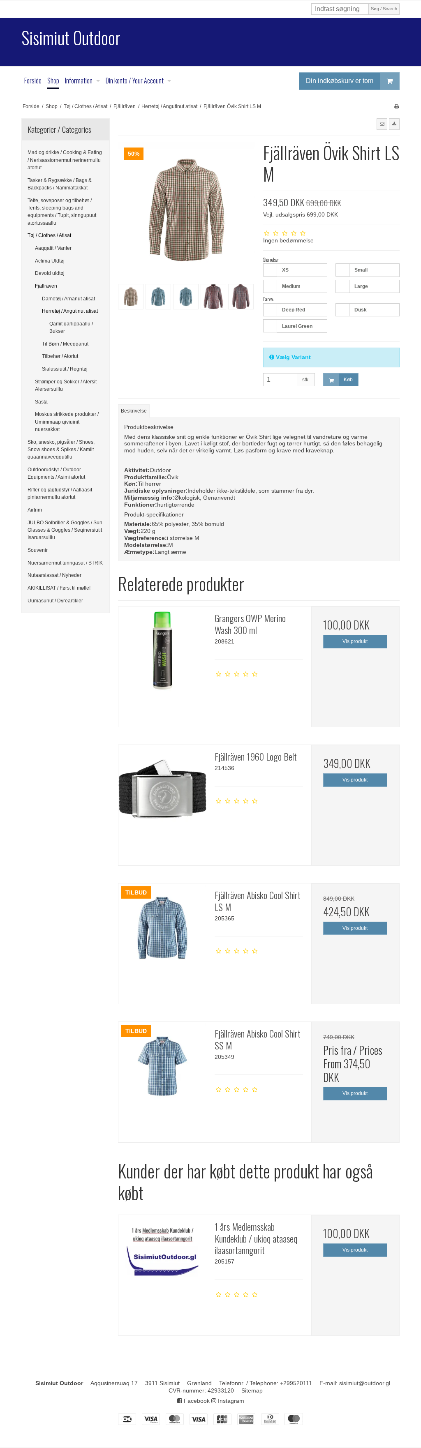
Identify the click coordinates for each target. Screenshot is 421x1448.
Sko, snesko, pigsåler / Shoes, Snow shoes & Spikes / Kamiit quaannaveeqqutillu (61, 449)
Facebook (196, 1400)
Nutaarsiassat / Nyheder (54, 575)
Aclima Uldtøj (50, 261)
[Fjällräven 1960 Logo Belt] (162, 789)
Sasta (41, 402)
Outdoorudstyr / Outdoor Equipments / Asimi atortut (56, 473)
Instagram (230, 1400)
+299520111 (296, 1383)
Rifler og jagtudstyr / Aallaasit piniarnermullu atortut (60, 493)
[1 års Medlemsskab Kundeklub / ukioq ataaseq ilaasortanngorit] (162, 1259)
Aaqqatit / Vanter (53, 248)
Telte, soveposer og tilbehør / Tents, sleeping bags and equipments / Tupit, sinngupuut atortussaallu (62, 212)
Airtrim (35, 510)
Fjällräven (46, 286)
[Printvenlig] (396, 106)
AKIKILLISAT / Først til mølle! (59, 588)
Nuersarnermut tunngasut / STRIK (65, 563)
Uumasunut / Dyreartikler (55, 601)
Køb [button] (348, 380)
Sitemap (252, 1390)
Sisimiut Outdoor (70, 37)
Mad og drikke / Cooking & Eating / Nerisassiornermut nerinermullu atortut (65, 160)
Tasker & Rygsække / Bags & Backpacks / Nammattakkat (60, 184)
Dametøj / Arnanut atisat (68, 299)
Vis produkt (355, 641)
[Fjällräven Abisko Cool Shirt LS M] (162, 927)
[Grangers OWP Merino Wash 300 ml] (162, 650)
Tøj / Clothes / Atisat (49, 235)
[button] (382, 124)
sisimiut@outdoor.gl (364, 1383)
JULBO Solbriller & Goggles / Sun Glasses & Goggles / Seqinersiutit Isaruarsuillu (65, 530)
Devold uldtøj (50, 273)
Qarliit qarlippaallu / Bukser (71, 327)
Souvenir (38, 550)
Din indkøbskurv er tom (339, 80)
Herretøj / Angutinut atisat (70, 311)
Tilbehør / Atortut (60, 356)
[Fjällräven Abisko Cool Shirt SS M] (162, 1066)
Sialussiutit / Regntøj (65, 369)
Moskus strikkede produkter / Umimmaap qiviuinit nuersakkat (67, 421)
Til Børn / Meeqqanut (65, 344)
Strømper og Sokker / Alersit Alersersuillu (66, 385)
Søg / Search (384, 8)
